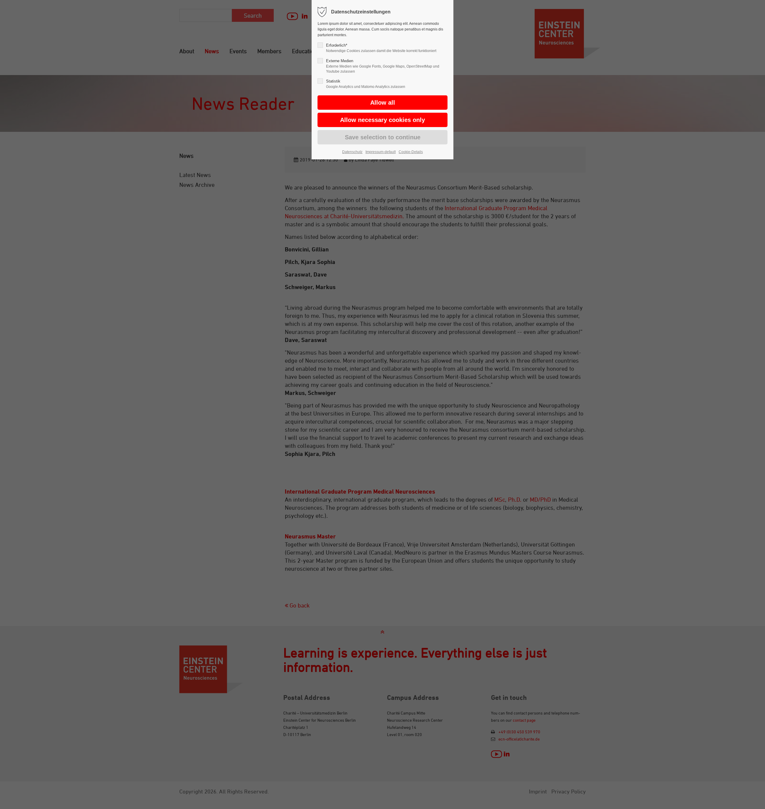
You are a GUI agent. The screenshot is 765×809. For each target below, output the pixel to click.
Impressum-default (380, 152)
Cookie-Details (411, 152)
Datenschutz (352, 152)
